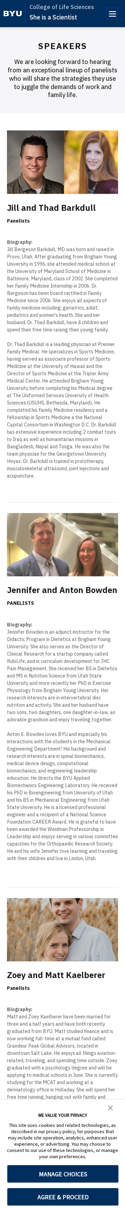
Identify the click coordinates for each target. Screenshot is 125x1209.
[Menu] (112, 13)
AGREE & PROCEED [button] (63, 1197)
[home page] (12, 13)
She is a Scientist (53, 17)
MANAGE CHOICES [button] (63, 1174)
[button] (110, 1107)
